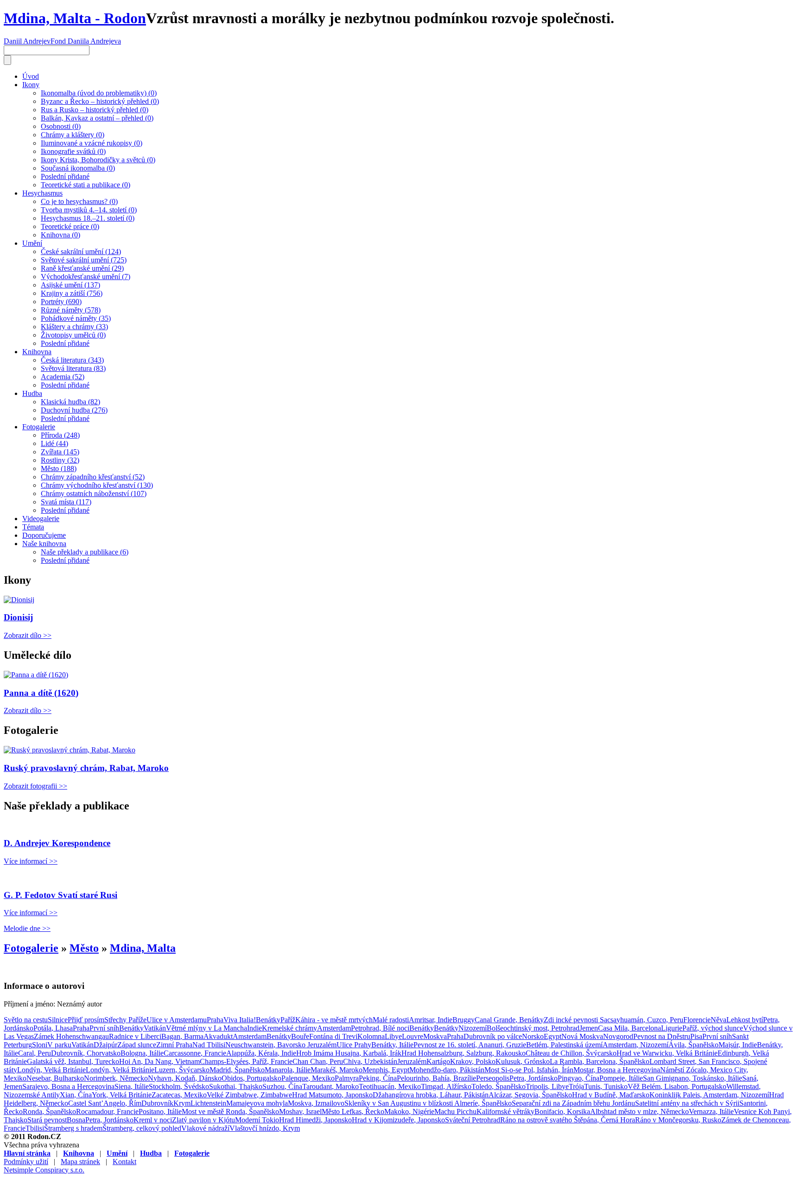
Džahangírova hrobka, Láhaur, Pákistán (431, 1095)
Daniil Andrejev (27, 41)
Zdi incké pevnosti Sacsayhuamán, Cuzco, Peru (613, 1020)
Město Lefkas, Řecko (353, 1111)
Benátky (268, 1020)
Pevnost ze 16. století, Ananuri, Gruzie (469, 1045)
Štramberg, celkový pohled (141, 1128)
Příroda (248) (60, 435)
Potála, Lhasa (53, 1028)
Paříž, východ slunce (712, 1028)
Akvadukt (218, 1036)
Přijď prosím (86, 1020)
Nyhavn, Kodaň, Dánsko (185, 1078)
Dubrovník (157, 1103)
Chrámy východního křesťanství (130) (97, 485)
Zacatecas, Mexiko (179, 1095)
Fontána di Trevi (333, 1036)
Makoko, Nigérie (409, 1111)
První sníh (104, 1028)
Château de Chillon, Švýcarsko (571, 1053)
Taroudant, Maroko (330, 1086)
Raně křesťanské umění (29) (82, 268)
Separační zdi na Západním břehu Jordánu (573, 1103)
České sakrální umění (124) (81, 251)
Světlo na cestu (26, 1020)
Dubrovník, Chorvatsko (86, 1053)
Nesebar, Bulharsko (55, 1078)
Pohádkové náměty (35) (76, 318)
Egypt (552, 1036)
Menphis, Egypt (385, 1070)
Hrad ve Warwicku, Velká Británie (667, 1053)
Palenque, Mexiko (308, 1078)
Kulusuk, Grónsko (523, 1061)
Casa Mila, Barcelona (629, 1028)
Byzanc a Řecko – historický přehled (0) (100, 101)
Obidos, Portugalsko (251, 1078)
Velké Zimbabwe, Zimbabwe (249, 1095)
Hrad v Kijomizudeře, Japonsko (398, 1120)
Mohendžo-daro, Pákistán (446, 1070)
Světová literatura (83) (73, 368)
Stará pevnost (47, 1120)
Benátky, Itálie (392, 1045)
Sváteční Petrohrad (472, 1120)
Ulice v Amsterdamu (176, 1020)
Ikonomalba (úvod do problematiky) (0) (99, 93)
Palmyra (347, 1078)
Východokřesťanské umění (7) (85, 276)
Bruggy (463, 1020)
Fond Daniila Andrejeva (86, 41)
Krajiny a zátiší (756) (71, 293)
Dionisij (18, 617)
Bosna (76, 1120)
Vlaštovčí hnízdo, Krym (264, 1128)
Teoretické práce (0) (70, 226)
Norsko (533, 1036)
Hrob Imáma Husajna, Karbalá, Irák (348, 1053)
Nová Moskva (582, 1036)
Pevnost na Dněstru (661, 1036)
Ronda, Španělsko (49, 1111)
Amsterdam (334, 1028)
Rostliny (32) (60, 460)
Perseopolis (492, 1078)
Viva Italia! (239, 1020)
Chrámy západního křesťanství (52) (93, 477)
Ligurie (671, 1028)
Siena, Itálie (131, 1086)
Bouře (300, 1036)
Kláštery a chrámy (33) (74, 327)
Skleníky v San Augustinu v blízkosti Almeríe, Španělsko (428, 1103)
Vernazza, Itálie (711, 1111)
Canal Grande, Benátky (509, 1020)
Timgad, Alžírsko (446, 1086)
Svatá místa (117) (66, 502)
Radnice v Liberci (135, 1036)
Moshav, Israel (300, 1111)
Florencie (697, 1020)
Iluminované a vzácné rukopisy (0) (91, 143)
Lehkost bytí (744, 1020)
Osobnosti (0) (61, 126)
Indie (254, 1028)
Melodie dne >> (27, 928)
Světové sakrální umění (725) (84, 260)
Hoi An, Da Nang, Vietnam (159, 1061)
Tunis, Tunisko (606, 1086)
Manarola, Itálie (288, 1070)
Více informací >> (30, 861)
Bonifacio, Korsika (562, 1111)
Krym (182, 1103)
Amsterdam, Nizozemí (635, 1045)
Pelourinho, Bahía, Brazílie (436, 1078)
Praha (215, 1020)
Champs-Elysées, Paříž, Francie (246, 1061)
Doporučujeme (44, 535)
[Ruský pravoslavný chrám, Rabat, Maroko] (69, 750)
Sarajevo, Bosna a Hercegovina (68, 1086)
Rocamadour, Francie (107, 1111)
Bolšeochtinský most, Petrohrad (533, 1028)
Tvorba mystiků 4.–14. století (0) (89, 210)
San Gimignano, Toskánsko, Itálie (692, 1078)
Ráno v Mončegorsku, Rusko (678, 1120)
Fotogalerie (38, 427)
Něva (718, 1020)
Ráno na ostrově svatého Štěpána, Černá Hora (567, 1120)
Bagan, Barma (182, 1036)
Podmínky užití (26, 1161)
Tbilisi (34, 1128)
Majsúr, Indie (737, 1045)
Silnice (58, 1020)
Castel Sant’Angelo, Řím (104, 1103)
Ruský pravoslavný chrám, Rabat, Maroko (86, 768)
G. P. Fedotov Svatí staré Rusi (60, 895)
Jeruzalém (322, 1045)
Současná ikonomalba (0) (78, 168)
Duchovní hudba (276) (74, 410)
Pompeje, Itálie (621, 1078)
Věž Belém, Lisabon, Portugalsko (677, 1086)
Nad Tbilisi (208, 1045)
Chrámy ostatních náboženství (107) (93, 493)
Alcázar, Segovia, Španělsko (530, 1095)
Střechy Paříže (125, 1020)
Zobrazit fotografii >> (35, 786)
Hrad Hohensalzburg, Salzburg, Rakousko (463, 1053)
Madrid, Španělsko (237, 1070)
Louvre (412, 1036)
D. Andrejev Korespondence (57, 843)
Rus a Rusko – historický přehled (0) (94, 110)
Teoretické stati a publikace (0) (85, 185)
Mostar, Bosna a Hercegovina (616, 1070)
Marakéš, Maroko (336, 1070)
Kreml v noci (153, 1120)
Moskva (435, 1036)
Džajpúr (105, 1045)
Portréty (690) (61, 302)
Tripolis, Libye (547, 1086)
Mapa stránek (80, 1161)
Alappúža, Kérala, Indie (261, 1053)
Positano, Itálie (160, 1111)
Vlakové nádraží (205, 1128)
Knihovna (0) (60, 235)
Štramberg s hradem (73, 1128)
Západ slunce (136, 1045)
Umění (32, 243)
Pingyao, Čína (578, 1078)
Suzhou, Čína (282, 1086)
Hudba (32, 393)
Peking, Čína (378, 1078)
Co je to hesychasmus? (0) (79, 201)
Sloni (39, 1045)
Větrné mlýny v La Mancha (206, 1028)
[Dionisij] (19, 600)
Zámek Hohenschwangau (71, 1036)
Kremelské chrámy (289, 1028)
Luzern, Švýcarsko (182, 1070)
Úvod (30, 76)
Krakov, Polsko (473, 1061)
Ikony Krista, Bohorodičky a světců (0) (98, 160)
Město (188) (58, 468)
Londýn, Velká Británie (51, 1070)
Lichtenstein (208, 1103)
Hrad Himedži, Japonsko (315, 1120)
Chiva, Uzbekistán (370, 1061)
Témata (33, 527)
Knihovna (36, 352)
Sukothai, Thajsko (235, 1086)
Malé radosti (391, 1020)
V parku (59, 1045)
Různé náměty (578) (71, 310)
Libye (393, 1036)
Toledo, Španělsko (498, 1086)
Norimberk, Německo (116, 1078)
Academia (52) (62, 377)
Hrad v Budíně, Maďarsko (610, 1095)
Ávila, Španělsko (693, 1045)
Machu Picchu (455, 1111)
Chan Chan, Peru (317, 1061)
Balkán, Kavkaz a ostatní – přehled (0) (97, 118)
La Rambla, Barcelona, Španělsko (599, 1061)
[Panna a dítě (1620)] (36, 675)
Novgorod (618, 1036)
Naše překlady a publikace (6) (84, 552)
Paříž (287, 1020)
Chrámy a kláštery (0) (72, 135)
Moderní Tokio (257, 1120)
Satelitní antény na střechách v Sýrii (687, 1103)
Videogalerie (40, 518)
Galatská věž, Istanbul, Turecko (73, 1061)
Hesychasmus (42, 193)
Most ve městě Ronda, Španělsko (230, 1111)
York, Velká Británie (122, 1095)
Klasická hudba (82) (70, 402)
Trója (576, 1086)
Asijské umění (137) (70, 285)
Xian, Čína (76, 1095)
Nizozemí (472, 1028)
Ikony (30, 85)
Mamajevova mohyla (257, 1103)
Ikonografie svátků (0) (73, 151)
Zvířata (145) (60, 452)
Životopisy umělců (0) (73, 335)
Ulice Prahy (354, 1045)
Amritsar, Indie (430, 1020)
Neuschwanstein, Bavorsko (266, 1045)
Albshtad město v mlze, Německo (639, 1111)
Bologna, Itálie (142, 1053)
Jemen (588, 1028)
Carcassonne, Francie (195, 1053)
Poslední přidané (65, 176)
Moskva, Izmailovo (316, 1103)
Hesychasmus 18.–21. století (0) (87, 218)
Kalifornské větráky (505, 1111)
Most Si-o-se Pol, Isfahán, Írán (528, 1070)
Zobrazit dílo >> (27, 635)
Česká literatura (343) (72, 360)
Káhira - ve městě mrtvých (334, 1020)
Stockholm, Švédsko (179, 1086)
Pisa (696, 1036)
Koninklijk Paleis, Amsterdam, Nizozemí (709, 1095)
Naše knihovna (44, 544)
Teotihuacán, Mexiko (390, 1086)
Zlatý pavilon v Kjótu (203, 1120)
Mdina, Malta (143, 948)
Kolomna (371, 1036)
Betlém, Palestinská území (564, 1045)
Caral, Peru (34, 1053)
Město (84, 948)
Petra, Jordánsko (533, 1078)
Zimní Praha (174, 1045)
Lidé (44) (54, 443)
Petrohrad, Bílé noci (380, 1028)
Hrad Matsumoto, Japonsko (332, 1095)
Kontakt (124, 1161)
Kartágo (438, 1061)
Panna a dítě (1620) (41, 693)
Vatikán (155, 1028)
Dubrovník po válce (493, 1036)
